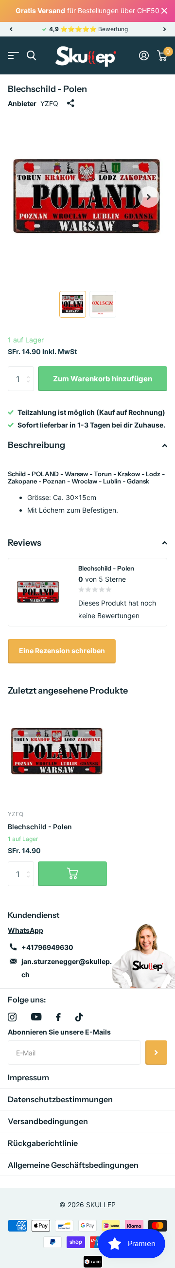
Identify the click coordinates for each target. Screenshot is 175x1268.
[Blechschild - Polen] (57, 751)
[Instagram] (12, 1017)
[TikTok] (79, 1017)
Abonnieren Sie (156, 1052)
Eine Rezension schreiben (62, 650)
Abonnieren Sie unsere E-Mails (59, 1032)
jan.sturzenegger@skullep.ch (66, 968)
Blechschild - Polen (40, 826)
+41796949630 (47, 947)
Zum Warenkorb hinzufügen (102, 378)
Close (164, 11)
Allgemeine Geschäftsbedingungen (73, 1165)
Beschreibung (36, 445)
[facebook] (58, 1017)
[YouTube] (36, 1016)
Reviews (24, 542)
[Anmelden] (144, 55)
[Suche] (31, 56)
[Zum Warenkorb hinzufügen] (72, 873)
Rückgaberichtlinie (43, 1143)
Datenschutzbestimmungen (60, 1099)
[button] (10, 29)
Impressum (28, 1077)
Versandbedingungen (48, 1121)
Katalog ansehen (13, 56)
